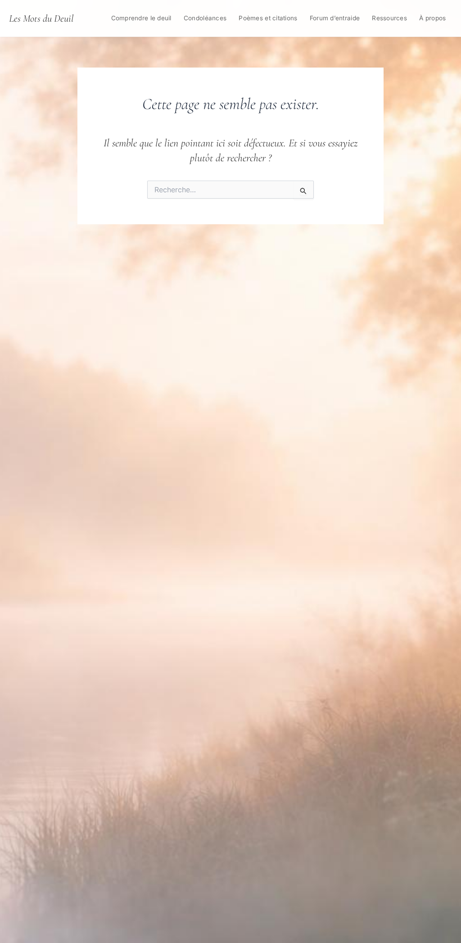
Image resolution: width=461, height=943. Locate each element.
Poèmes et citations (268, 18)
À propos (432, 18)
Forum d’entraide (335, 18)
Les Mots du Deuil (41, 18)
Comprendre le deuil (141, 18)
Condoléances (205, 18)
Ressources (389, 18)
